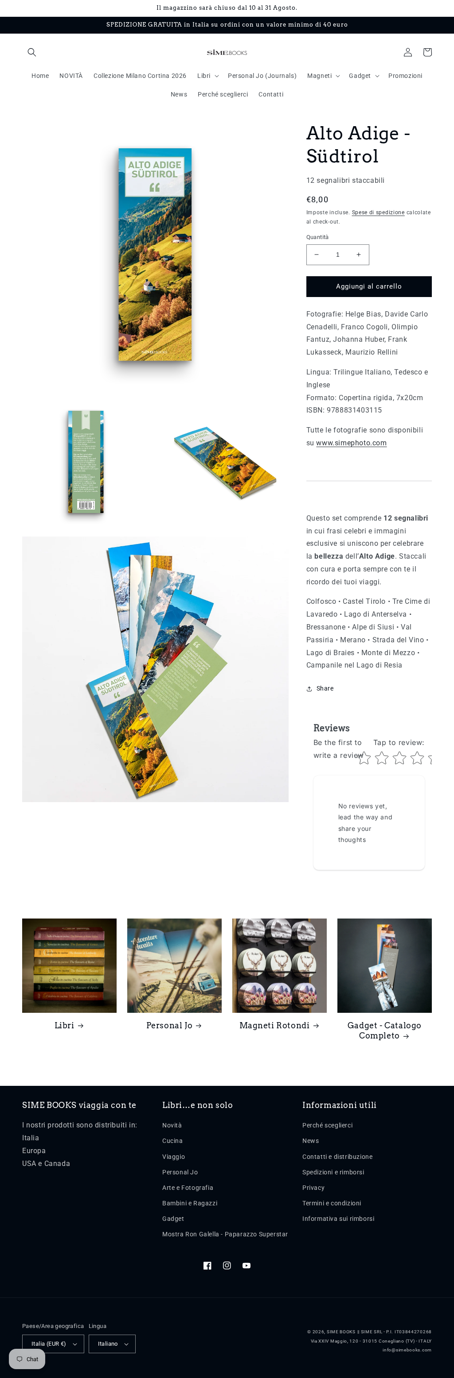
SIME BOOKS (341, 1331)
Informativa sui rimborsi (338, 1218)
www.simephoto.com (351, 443)
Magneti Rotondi (274, 1025)
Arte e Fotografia (187, 1187)
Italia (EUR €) (49, 1343)
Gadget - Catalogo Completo (385, 1030)
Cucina (172, 1140)
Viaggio (173, 1156)
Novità (172, 1125)
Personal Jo (169, 1025)
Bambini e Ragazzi (189, 1203)
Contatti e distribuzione (337, 1156)
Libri (64, 1025)
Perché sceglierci (327, 1125)
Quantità (317, 237)
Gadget (173, 1218)
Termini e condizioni (331, 1203)
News (310, 1140)
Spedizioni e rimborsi (333, 1172)
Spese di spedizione (378, 212)
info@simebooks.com (407, 1349)
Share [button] (325, 688)
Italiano (108, 1343)
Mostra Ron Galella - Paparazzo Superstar (225, 1234)
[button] (32, 52)
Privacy (313, 1187)
